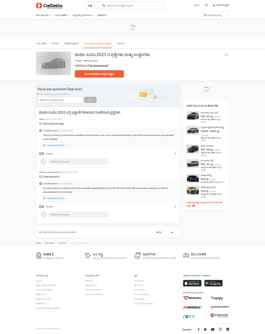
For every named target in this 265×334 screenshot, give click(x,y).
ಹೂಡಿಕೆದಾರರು (41, 303)
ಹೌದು (159, 232)
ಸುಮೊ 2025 (41, 43)
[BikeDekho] (192, 298)
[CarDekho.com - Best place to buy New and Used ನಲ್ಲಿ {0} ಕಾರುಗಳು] (49, 5)
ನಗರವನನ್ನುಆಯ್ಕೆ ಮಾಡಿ (216, 15)
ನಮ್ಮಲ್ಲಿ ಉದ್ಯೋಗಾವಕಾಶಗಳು (45, 285)
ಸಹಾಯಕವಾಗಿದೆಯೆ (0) (56, 145)
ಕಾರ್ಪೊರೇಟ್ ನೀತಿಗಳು (43, 299)
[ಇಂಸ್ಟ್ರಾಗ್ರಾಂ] (220, 329)
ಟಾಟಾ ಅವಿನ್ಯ (206, 175)
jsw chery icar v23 (209, 112)
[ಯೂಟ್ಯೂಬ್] (212, 329)
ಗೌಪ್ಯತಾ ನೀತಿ (40, 294)
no (172, 232)
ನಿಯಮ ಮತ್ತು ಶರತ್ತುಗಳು (44, 290)
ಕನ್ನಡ (196, 5)
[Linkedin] (227, 329)
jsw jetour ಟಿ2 (207, 160)
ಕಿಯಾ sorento (207, 145)
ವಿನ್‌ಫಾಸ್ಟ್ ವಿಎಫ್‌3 (208, 187)
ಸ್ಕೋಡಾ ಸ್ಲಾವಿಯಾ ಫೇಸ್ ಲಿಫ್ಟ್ (212, 127)
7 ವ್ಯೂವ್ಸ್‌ (78, 60)
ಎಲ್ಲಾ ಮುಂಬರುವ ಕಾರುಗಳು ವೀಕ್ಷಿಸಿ (204, 204)
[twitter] (205, 329)
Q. (51, 121)
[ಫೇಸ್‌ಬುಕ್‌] (198, 329)
